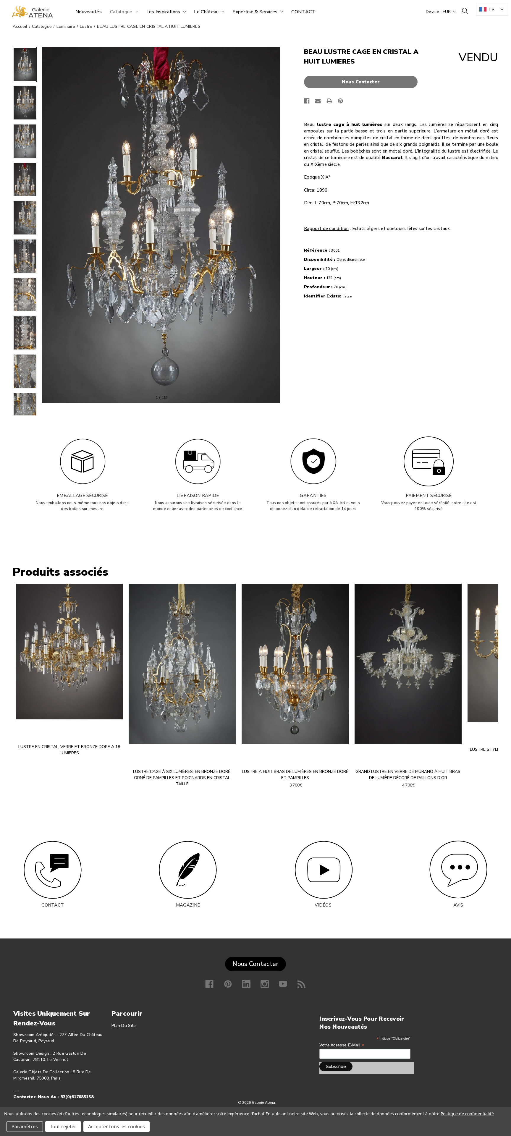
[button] (362, 82)
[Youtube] (283, 984)
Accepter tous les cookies (116, 1126)
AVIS (458, 905)
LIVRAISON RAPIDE (198, 496)
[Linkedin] (246, 984)
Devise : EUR (439, 11)
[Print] (329, 101)
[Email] (318, 101)
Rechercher (465, 11)
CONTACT (52, 905)
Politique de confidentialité (467, 1113)
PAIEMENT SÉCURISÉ (429, 496)
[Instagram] (265, 984)
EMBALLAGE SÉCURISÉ (82, 496)
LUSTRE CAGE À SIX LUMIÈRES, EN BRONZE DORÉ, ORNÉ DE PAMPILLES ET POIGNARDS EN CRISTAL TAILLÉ (182, 778)
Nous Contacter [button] (255, 964)
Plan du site (123, 1025)
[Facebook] (307, 101)
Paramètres (25, 1126)
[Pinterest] (340, 101)
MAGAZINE (188, 905)
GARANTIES (313, 496)
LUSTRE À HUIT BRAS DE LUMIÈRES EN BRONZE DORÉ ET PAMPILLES (295, 775)
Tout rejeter (63, 1126)
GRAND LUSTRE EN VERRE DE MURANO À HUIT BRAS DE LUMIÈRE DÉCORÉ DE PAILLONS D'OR (407, 775)
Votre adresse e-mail (341, 1045)
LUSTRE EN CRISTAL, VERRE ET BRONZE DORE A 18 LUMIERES (69, 750)
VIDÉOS (323, 905)
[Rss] (301, 984)
